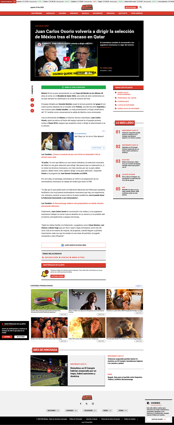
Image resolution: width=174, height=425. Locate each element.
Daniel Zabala (107, 68)
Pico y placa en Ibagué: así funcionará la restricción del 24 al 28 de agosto (131, 178)
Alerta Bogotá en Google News (75, 245)
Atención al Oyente (91, 419)
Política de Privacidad (75, 419)
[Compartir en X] (32, 105)
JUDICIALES (50, 13)
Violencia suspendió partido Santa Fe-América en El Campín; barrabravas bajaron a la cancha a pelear (131, 135)
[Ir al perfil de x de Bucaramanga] (86, 404)
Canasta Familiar (6, 1)
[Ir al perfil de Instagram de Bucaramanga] (93, 404)
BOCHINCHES (98, 13)
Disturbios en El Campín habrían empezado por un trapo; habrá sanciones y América (130, 150)
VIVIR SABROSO (137, 13)
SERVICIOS (111, 13)
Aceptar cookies (157, 419)
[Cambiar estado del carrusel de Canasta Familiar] (14, 1)
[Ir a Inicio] (87, 7)
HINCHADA (74, 13)
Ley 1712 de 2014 (87, 422)
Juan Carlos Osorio (51, 257)
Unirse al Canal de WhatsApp (75, 87)
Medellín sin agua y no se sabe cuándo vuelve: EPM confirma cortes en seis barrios (130, 192)
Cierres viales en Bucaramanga (124, 93)
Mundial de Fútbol (78, 257)
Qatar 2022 (65, 257)
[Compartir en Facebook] (32, 100)
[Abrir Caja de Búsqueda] (141, 7)
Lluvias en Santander (125, 105)
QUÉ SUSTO (123, 13)
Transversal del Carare (126, 98)
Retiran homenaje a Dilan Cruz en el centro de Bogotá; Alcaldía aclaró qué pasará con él (131, 164)
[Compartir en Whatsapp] (32, 111)
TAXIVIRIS (62, 13)
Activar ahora (57, 276)
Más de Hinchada (45, 349)
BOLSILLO (85, 13)
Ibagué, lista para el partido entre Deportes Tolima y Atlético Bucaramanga (125, 378)
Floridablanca (123, 101)
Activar (7, 337)
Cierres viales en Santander (128, 108)
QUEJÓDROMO (36, 13)
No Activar (20, 337)
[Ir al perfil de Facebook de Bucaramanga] (80, 404)
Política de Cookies (158, 415)
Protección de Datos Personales (110, 419)
